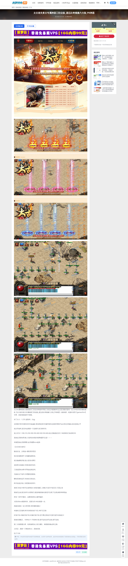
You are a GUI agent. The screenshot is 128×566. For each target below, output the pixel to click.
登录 (113, 3)
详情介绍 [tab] (20, 26)
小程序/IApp (66, 3)
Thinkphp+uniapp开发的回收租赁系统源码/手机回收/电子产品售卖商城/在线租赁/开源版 (108, 85)
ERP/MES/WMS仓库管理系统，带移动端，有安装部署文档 (108, 70)
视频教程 (92, 3)
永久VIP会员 (111, 29)
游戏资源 (83, 3)
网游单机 (25, 7)
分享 (79, 552)
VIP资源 (48, 3)
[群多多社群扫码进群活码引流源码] (97, 76)
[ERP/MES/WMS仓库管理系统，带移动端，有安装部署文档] (97, 70)
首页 (33, 3)
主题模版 (75, 3)
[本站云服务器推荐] (50, 33)
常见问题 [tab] (31, 26)
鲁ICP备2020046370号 (64, 563)
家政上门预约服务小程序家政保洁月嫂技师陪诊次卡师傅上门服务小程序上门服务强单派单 (108, 65)
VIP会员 (99, 29)
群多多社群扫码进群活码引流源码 (108, 75)
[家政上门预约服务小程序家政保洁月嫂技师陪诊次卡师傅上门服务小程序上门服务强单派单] (97, 63)
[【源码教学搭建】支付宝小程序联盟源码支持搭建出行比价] (97, 89)
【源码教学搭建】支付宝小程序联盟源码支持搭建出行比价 (108, 89)
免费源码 (41, 3)
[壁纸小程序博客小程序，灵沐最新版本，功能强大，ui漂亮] (97, 57)
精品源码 (56, 3)
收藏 (85, 552)
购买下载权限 (105, 36)
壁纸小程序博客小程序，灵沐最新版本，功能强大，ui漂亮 (108, 57)
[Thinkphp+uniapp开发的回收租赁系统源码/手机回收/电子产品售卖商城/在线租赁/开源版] (97, 83)
